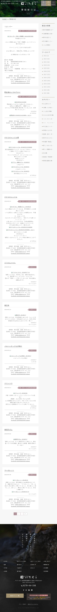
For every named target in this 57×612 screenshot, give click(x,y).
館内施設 (19, 571)
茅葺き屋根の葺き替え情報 (49, 161)
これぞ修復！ (47, 45)
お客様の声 (33, 564)
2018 (47, 71)
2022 (47, 59)
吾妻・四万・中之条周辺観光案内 (27, 30)
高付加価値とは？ (48, 30)
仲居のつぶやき (47, 130)
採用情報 (46, 571)
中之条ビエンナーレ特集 (49, 126)
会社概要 (46, 568)
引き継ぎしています (49, 41)
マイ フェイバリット (49, 123)
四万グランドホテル (33, 604)
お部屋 (5, 571)
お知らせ (32, 568)
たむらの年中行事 (48, 115)
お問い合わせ (47, 561)
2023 (46, 56)
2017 (47, 74)
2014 (47, 84)
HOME (5, 561)
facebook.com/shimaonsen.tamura (20, 83)
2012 (47, 90)
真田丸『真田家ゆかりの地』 (49, 157)
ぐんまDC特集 (47, 111)
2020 (47, 65)
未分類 (45, 153)
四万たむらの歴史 (21, 561)
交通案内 (19, 568)
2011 (47, 93)
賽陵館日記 (46, 564)
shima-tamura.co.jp (20, 81)
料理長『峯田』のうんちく (49, 142)
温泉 (5, 564)
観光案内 (19, 564)
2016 (47, 77)
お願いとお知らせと (49, 107)
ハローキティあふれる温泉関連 (49, 119)
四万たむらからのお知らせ (49, 138)
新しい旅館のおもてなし (49, 149)
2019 (47, 68)
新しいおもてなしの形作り (49, 145)
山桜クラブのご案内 (35, 561)
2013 (47, 87)
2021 (47, 62)
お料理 (5, 568)
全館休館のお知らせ (49, 34)
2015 (47, 80)
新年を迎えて (47, 37)
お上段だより (32, 267)
